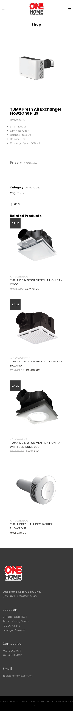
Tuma (21, 193)
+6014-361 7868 (12, 655)
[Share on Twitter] (15, 204)
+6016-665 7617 (12, 650)
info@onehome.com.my (18, 675)
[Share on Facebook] (11, 204)
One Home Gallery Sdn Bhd (38, 701)
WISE (36, 706)
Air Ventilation (33, 187)
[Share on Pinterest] (19, 204)
